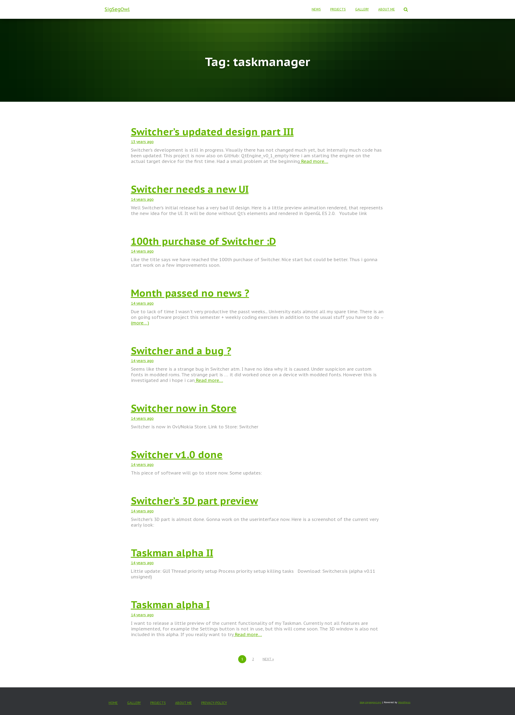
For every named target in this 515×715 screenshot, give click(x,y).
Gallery (362, 9)
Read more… (314, 161)
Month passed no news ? (190, 293)
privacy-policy (214, 703)
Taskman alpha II (172, 552)
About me (386, 9)
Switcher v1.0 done (177, 454)
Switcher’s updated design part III (212, 131)
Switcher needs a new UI (190, 189)
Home (113, 703)
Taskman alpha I (170, 604)
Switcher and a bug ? (181, 350)
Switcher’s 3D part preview (194, 500)
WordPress (404, 702)
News (316, 9)
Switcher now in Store (184, 408)
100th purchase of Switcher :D (203, 241)
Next (267, 659)
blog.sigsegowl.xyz (370, 702)
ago (142, 141)
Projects (338, 9)
